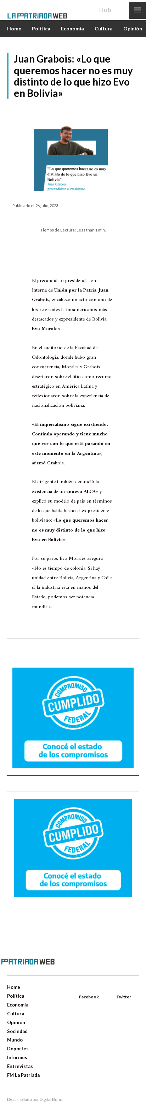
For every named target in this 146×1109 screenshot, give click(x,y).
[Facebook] (79, 988)
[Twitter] (117, 988)
